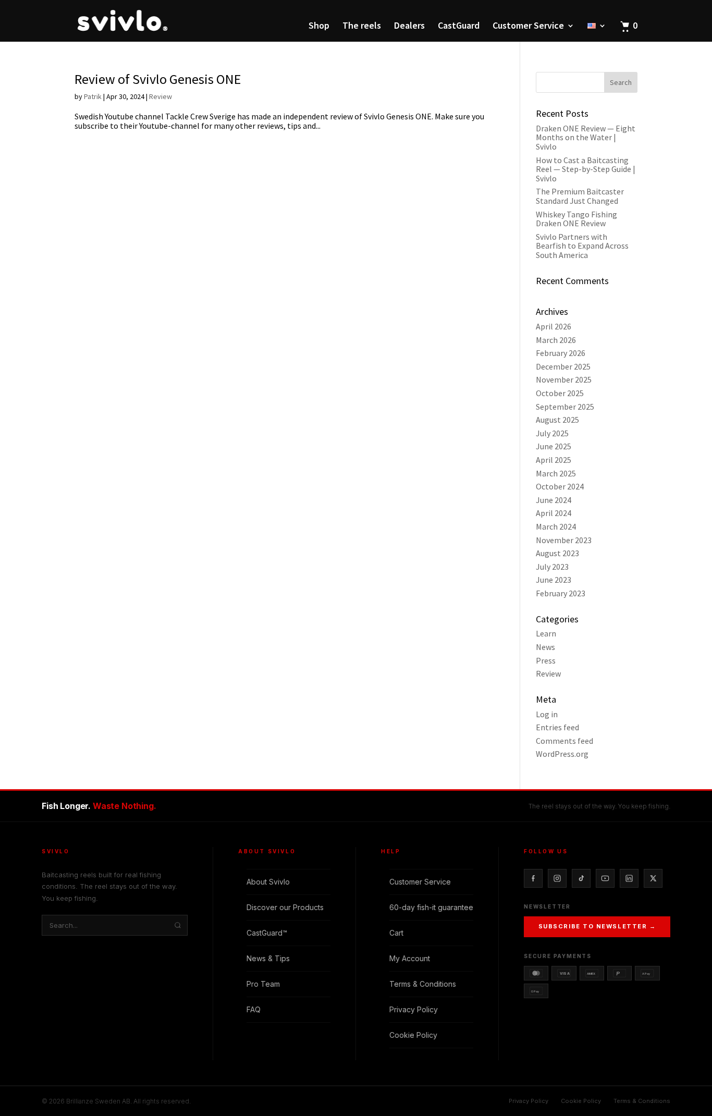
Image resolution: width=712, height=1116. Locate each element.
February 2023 (560, 593)
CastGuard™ (267, 932)
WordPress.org (562, 754)
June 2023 (553, 579)
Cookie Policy (413, 1035)
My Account (409, 958)
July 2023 (552, 566)
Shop (319, 26)
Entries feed (557, 727)
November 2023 (564, 540)
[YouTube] (605, 878)
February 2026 (560, 353)
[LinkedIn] (629, 878)
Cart (396, 932)
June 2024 (553, 500)
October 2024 (560, 486)
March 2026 (556, 340)
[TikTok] (581, 878)
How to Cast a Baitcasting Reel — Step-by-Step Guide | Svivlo (585, 169)
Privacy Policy (413, 1009)
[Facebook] (533, 878)
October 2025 (560, 393)
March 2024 (556, 526)
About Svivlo (268, 881)
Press (546, 660)
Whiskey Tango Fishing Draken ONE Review (576, 219)
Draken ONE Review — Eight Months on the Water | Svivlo (585, 137)
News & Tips (268, 958)
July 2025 (552, 433)
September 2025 (565, 406)
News (545, 647)
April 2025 (553, 460)
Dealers (409, 26)
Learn (546, 633)
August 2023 (557, 553)
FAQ (254, 1009)
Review (160, 96)
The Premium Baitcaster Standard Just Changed (580, 196)
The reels (361, 26)
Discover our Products (285, 907)
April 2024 (553, 513)
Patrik (93, 96)
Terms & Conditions (422, 983)
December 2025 (563, 366)
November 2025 (564, 379)
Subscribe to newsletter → (597, 926)
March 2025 (556, 473)
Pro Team (263, 983)
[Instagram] (557, 878)
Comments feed (564, 740)
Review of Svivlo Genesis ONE (158, 79)
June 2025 (553, 446)
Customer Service (528, 26)
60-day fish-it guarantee (431, 907)
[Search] (177, 925)
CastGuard (459, 26)
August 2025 (557, 419)
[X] (653, 878)
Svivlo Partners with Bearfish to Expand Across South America (582, 245)
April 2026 (553, 326)
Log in (547, 714)
